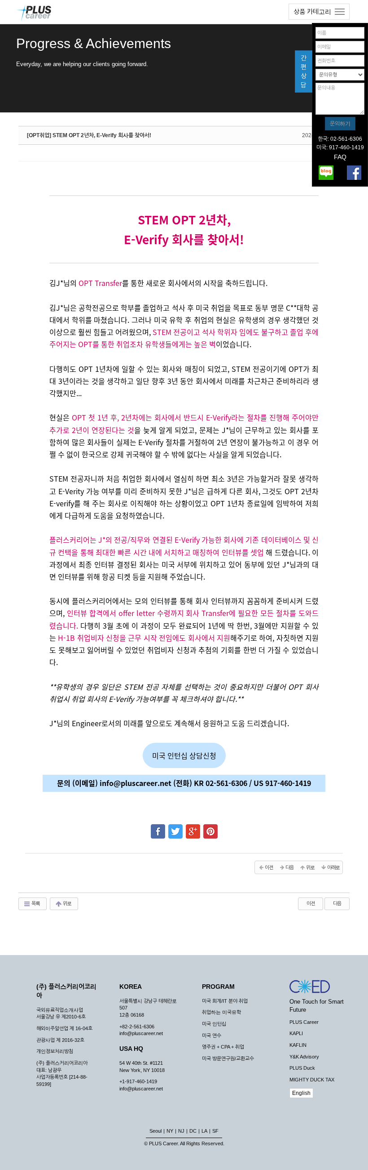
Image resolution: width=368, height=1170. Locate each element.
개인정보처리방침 (54, 1051)
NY (169, 1131)
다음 (337, 903)
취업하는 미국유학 (221, 1012)
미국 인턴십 (214, 1024)
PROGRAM (218, 986)
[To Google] (193, 827)
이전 (311, 903)
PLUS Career (304, 1022)
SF (215, 1131)
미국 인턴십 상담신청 (184, 755)
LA (204, 1131)
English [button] (301, 1093)
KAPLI (296, 1033)
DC (193, 1131)
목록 (35, 903)
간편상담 (304, 71)
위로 (66, 903)
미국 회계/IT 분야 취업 (225, 1001)
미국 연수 (211, 1035)
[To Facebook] (158, 827)
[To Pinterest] (210, 827)
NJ (181, 1131)
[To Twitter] (175, 827)
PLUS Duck (302, 1068)
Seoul (155, 1131)
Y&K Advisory (304, 1056)
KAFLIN (298, 1045)
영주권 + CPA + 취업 (223, 1046)
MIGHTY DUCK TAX (311, 1079)
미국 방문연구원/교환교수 (228, 1058)
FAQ (340, 157)
